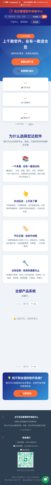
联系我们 (24, 22)
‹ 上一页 (17, 304)
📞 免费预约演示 (25, 71)
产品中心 (14, 22)
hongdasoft (14, 2)
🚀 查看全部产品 (25, 61)
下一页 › (34, 304)
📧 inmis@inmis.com (41, 2)
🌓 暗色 (35, 22)
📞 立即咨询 (25, 393)
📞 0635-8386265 (27, 2)
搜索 (44, 17)
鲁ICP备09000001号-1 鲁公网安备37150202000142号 (25, 480)
